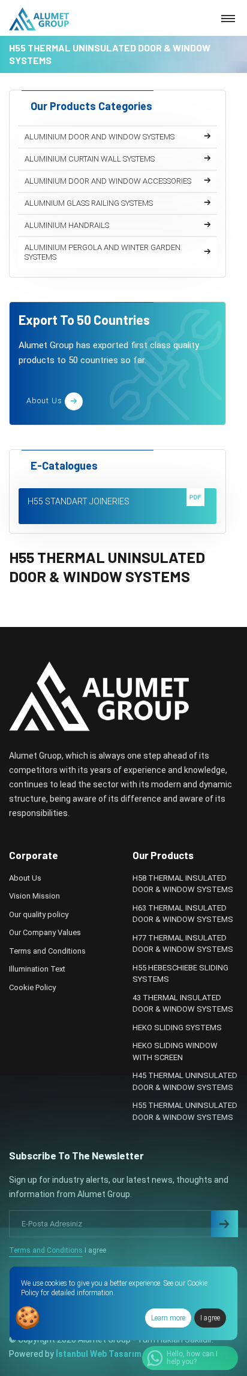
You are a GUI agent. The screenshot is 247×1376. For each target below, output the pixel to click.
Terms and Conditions (47, 950)
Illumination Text (37, 968)
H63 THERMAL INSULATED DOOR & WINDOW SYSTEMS (182, 913)
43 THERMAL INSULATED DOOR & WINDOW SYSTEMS (182, 1003)
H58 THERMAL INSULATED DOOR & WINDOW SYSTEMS (182, 883)
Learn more (168, 1318)
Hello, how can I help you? (192, 1358)
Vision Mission (34, 895)
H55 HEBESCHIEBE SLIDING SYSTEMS (180, 973)
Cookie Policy (32, 987)
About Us (25, 877)
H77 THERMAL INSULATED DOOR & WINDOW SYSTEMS (182, 943)
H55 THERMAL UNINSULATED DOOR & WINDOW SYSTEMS (184, 1111)
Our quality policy (38, 914)
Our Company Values (45, 932)
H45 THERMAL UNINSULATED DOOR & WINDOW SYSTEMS (184, 1081)
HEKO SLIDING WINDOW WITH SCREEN (175, 1051)
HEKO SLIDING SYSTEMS (177, 1027)
